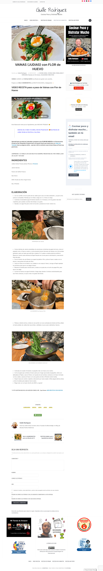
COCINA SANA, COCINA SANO (47, 73)
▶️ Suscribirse (79, 88)
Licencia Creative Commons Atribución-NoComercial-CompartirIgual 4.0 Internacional (52, 551)
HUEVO (39, 407)
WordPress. (45, 568)
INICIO (26, 20)
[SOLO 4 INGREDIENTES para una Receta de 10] (17, 437)
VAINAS (50, 407)
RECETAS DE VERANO (46, 20)
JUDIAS (45, 407)
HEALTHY (34, 407)
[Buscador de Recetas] (84, 524)
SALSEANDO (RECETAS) (47, 75)
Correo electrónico (17, 478)
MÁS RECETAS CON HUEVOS (55, 390)
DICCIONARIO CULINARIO (32, 1)
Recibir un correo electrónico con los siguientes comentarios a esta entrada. (32, 494)
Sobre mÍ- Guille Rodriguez (19, 1)
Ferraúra (35, 163)
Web (13, 484)
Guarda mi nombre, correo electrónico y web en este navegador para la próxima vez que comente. (36, 490)
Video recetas (34, 20)
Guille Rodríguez (51, 10)
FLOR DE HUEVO (27, 407)
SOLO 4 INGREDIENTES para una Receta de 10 (29, 437)
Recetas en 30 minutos (60, 20)
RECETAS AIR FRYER (74, 20)
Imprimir (39, 415)
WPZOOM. (68, 568)
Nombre (14, 472)
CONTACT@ (42, 1)
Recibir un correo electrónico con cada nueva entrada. (26, 498)
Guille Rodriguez (22, 73)
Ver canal (78, 109)
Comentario (15, 458)
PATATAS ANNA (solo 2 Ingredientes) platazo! (46, 437)
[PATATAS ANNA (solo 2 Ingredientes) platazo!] (58, 437)
